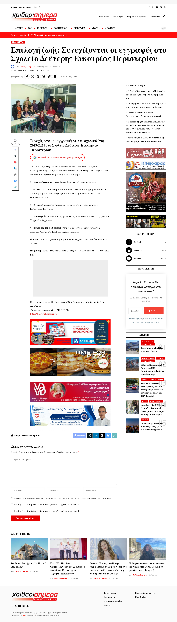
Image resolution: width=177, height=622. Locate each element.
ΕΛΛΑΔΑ (145, 379)
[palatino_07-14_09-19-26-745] (70, 361)
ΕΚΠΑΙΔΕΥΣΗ (18, 42)
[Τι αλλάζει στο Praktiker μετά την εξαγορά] (132, 347)
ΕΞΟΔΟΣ (145, 419)
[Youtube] (146, 258)
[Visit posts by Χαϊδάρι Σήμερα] (12, 66)
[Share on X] (32, 76)
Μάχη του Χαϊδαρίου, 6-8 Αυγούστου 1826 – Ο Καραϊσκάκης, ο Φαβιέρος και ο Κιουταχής (153, 369)
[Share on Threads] (38, 76)
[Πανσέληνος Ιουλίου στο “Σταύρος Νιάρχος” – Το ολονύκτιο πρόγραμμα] (132, 425)
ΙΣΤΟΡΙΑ (160, 358)
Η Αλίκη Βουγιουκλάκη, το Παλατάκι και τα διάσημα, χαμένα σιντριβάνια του (145, 94)
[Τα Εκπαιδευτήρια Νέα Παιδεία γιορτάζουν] (29, 549)
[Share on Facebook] (27, 76)
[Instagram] (160, 7)
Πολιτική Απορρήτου (145, 322)
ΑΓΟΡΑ (144, 401)
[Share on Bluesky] (43, 76)
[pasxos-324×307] (146, 191)
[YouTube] (156, 7)
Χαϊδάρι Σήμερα (27, 66)
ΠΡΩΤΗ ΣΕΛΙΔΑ (148, 344)
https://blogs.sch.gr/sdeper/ (43, 313)
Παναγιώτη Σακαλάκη (51, 615)
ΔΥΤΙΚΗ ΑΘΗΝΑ (148, 358)
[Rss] (164, 7)
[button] (164, 16)
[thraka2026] (146, 152)
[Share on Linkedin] (15, 168)
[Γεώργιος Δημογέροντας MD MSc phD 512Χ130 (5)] (70, 415)
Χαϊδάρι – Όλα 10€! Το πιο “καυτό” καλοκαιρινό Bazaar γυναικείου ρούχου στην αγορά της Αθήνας (153, 409)
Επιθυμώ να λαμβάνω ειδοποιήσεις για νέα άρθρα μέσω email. (46, 511)
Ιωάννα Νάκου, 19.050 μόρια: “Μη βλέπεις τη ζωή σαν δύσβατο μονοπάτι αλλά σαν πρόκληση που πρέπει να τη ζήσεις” (108, 568)
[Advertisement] (70, 278)
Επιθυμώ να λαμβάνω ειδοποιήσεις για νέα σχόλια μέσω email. (47, 504)
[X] (152, 7)
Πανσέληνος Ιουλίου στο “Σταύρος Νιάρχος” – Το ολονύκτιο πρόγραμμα (152, 426)
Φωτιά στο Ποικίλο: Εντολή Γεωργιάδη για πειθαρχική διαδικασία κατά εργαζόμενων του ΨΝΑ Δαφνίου (152, 389)
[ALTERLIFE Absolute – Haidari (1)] (146, 221)
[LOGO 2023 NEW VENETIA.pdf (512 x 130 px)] (70, 391)
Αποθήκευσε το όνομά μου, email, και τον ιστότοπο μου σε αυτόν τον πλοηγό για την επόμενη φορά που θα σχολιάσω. (62, 498)
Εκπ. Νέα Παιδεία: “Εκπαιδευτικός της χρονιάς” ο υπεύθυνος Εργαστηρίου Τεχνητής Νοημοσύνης (67, 568)
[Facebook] (149, 7)
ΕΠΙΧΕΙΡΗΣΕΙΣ (147, 341)
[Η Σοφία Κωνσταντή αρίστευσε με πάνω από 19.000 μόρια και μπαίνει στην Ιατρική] (147, 549)
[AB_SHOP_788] (70, 332)
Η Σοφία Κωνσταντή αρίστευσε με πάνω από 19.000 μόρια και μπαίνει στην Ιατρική (147, 567)
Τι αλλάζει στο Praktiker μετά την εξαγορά (152, 349)
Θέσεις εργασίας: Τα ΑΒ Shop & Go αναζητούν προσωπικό (39, 35)
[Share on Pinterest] (15, 162)
